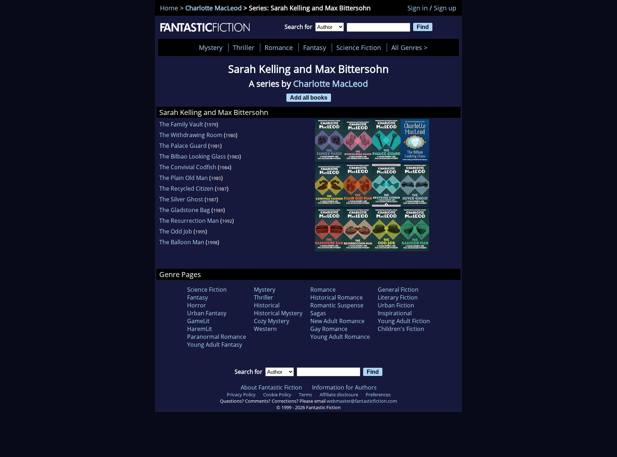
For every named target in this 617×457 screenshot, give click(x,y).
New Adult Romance (337, 321)
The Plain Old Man (183, 178)
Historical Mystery (278, 313)
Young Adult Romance (340, 337)
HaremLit (199, 329)
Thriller (243, 47)
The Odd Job (175, 231)
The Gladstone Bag (184, 210)
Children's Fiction (401, 329)
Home (169, 8)
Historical (267, 305)
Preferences (378, 394)
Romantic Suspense (336, 305)
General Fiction (398, 289)
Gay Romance (328, 329)
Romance (279, 47)
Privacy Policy (241, 394)
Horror (196, 305)
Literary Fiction (398, 297)
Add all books (308, 97)
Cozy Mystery (271, 321)
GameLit (198, 321)
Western (265, 329)
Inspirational (395, 313)
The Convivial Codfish (187, 167)
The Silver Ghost (181, 199)
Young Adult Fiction (404, 321)
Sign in (417, 8)
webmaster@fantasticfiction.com (362, 401)
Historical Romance (336, 297)
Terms (305, 394)
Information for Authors (344, 387)
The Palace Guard (183, 146)
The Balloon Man (181, 242)
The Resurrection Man (189, 221)
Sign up (445, 8)
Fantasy (314, 47)
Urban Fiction (396, 305)
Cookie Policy (277, 394)
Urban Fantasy (206, 313)
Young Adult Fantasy (214, 344)
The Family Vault (181, 124)
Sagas (318, 313)
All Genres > (411, 47)
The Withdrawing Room (190, 135)
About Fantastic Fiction (271, 387)
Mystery (210, 47)
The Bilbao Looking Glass (192, 156)
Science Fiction (358, 47)
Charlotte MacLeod (213, 8)
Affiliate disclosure (339, 394)
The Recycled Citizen (186, 188)
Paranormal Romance (216, 337)
